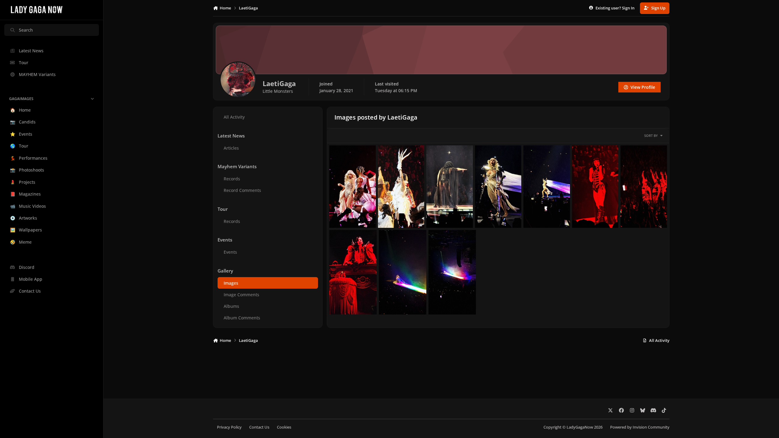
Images (231, 283)
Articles (231, 148)
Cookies (284, 427)
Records (232, 179)
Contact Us (259, 427)
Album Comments (242, 318)
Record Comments (242, 190)
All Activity (234, 117)
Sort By (651, 135)
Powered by (639, 427)
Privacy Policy (229, 427)
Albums (231, 306)
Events (230, 252)
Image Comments (241, 294)
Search (26, 30)
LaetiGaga (348, 220)
